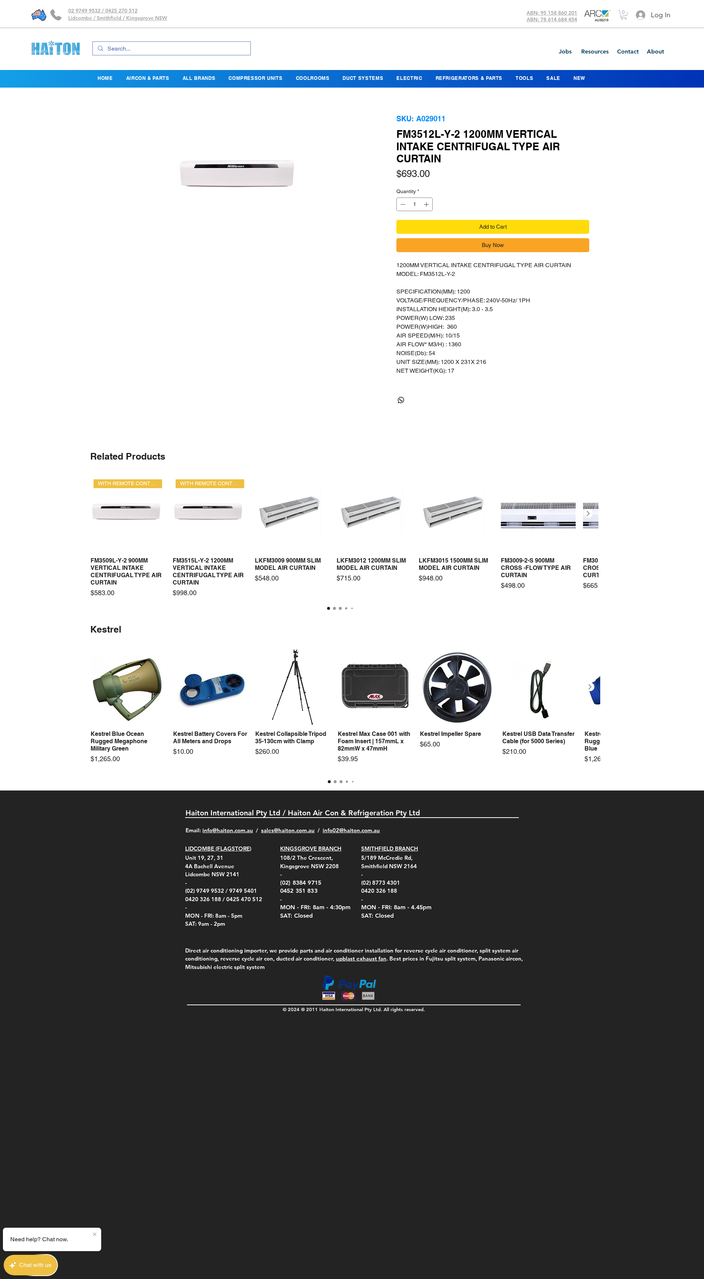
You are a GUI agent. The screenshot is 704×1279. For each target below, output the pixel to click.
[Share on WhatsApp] (401, 417)
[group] (340, 555)
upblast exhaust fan (361, 976)
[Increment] (427, 221)
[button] (623, 14)
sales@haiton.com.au (288, 847)
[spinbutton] (414, 221)
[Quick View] (292, 531)
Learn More (546, 196)
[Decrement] (402, 221)
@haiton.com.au (359, 847)
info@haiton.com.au (227, 847)
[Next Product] (588, 531)
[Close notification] (95, 1234)
